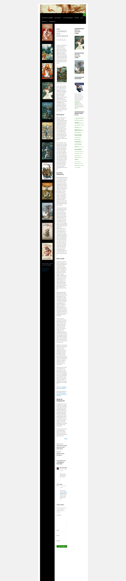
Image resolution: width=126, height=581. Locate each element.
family (78, 125)
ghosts (78, 130)
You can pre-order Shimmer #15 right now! (62, 394)
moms (82, 146)
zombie (78, 167)
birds (82, 118)
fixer (81, 125)
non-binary (77, 153)
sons (81, 157)
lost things (78, 144)
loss (81, 141)
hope (79, 139)
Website (58, 540)
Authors (76, 17)
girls (82, 130)
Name (58, 530)
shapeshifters (77, 157)
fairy (76, 125)
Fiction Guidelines (68, 17)
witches (78, 165)
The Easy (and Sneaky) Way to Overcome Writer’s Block (62, 446)
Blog (82, 17)
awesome (78, 118)
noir (83, 151)
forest (76, 127)
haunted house (78, 137)
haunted (78, 135)
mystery (80, 151)
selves (80, 155)
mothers (76, 151)
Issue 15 (58, 29)
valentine (81, 163)
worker (76, 167)
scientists (77, 155)
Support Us (52, 21)
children (77, 120)
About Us (44, 21)
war (76, 165)
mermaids (79, 146)
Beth (61, 484)
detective (81, 122)
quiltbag (80, 153)
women (82, 165)
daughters (81, 120)
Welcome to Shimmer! (47, 17)
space (76, 159)
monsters (78, 149)
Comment (59, 515)
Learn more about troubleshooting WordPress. (46, 269)
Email (58, 535)
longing (77, 142)
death (77, 123)
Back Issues (58, 17)
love (76, 147)
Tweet (65, 438)
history (76, 139)
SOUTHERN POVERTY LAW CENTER (78, 103)
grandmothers (78, 132)
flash (83, 125)
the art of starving (78, 161)
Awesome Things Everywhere (60, 453)
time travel (77, 163)
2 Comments (63, 40)
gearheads (80, 127)
